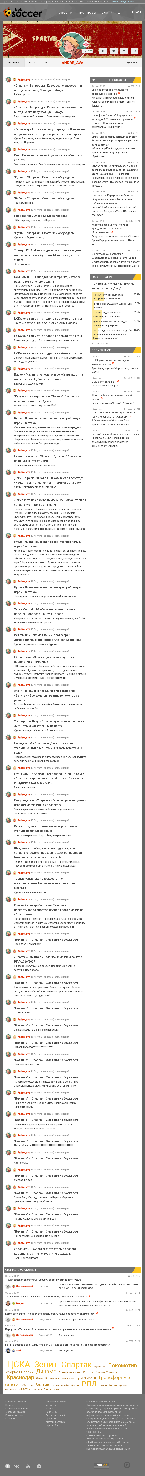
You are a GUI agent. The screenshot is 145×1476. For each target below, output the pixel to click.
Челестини (51, 1389)
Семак (40, 1378)
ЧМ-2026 (25, 1389)
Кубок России (86, 1378)
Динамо (46, 1371)
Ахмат (75, 1385)
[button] (103, 51)
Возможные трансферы (59, 1378)
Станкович (38, 1390)
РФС (104, 1367)
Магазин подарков (55, 1422)
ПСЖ (23, 1385)
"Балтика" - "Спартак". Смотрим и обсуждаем (46, 939)
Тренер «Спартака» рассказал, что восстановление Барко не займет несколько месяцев (45, 883)
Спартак (76, 1364)
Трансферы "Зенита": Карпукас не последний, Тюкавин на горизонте (46, 1296)
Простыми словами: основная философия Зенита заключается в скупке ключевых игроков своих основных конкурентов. (97, 1303)
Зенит (45, 1364)
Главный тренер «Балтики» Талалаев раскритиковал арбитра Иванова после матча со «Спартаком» (48, 910)
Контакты (10, 1418)
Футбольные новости (56, 1402)
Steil (18, 1350)
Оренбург (65, 1385)
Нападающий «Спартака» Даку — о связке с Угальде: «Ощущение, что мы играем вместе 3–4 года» (48, 748)
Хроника (14, 62)
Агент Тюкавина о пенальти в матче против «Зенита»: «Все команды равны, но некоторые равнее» (46, 695)
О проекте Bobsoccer (16, 1402)
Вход (138, 12)
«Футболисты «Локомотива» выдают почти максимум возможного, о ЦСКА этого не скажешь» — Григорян (115, 170)
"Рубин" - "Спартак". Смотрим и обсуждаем (44, 177)
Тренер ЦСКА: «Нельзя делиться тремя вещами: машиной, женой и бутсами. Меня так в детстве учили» (48, 255)
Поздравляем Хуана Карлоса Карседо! (41, 215)
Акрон (113, 1385)
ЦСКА (18, 1364)
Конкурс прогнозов (72, 1)
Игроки (104, 1)
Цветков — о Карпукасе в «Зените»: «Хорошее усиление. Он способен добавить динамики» (113, 199)
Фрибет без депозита (123, 1)
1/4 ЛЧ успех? (66, 1350)
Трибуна (50, 1408)
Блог (34, 61)
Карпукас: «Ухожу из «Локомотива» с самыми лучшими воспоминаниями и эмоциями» (58, 1329)
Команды (92, 1)
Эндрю (20, 1303)
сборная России (20, 1372)
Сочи (56, 1385)
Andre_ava (24, 79)
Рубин (97, 1366)
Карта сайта (52, 1425)
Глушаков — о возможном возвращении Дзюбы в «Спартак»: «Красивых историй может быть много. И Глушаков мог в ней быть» (50, 778)
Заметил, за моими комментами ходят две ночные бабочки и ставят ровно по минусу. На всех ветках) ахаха (99, 1286)
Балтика (43, 1385)
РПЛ (89, 1384)
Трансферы (22, 1)
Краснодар (20, 1377)
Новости (64, 12)
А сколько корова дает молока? (76, 1319)
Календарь (51, 1412)
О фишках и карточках (16, 1408)
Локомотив (122, 1365)
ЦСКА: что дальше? (103, 381)
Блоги (107, 12)
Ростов (88, 1372)
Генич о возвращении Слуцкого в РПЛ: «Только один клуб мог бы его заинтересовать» (57, 1344)
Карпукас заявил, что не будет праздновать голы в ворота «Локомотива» (110, 228)
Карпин (77, 1372)
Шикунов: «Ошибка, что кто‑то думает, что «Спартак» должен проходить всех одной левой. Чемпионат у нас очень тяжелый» (48, 852)
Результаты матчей (55, 1415)
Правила (7, 1)
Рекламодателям (14, 1415)
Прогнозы (87, 12)
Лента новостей (24, 1286)
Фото (51, 61)
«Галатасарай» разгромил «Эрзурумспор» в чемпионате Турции (43, 1279)
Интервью (51, 1405)
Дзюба (30, 1385)
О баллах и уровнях (15, 1412)
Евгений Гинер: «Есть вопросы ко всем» (115, 434)
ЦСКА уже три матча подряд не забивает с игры (48, 318)
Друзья (134, 61)
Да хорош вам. (67, 1335)
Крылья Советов (106, 1372)
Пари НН (103, 1385)
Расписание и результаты (45, 1)
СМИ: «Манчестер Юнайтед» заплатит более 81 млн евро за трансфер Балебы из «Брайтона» (116, 140)
